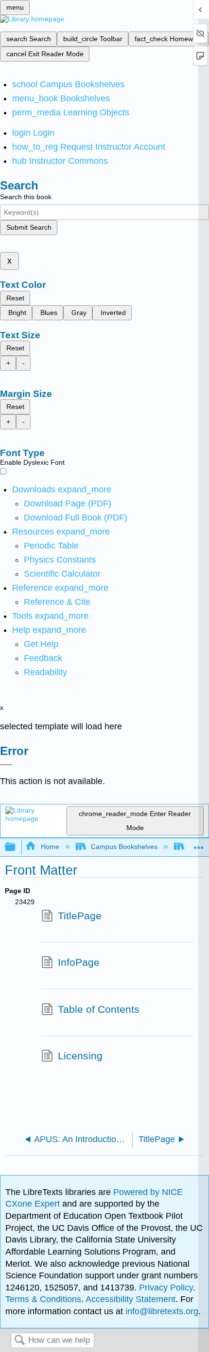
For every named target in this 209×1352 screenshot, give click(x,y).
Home (50, 846)
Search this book (26, 197)
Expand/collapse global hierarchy (16, 847)
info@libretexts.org (160, 1311)
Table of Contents (98, 1009)
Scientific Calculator (62, 574)
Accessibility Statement (130, 1299)
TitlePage (80, 915)
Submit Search (29, 227)
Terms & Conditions (43, 1299)
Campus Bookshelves (124, 846)
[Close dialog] (6, 764)
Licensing (80, 1055)
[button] (43, 658)
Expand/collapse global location (198, 844)
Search (19, 1340)
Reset (15, 298)
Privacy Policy (166, 1287)
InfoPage (79, 962)
